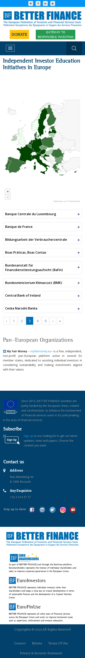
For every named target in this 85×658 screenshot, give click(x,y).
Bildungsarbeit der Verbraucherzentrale (36, 239)
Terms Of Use (58, 643)
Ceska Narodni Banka (21, 308)
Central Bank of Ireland (23, 295)
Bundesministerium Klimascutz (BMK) (33, 283)
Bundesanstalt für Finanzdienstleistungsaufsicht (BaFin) (34, 267)
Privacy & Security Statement (41, 653)
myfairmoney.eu (40, 351)
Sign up (28, 436)
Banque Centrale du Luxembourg (30, 214)
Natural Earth (74, 201)
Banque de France (19, 226)
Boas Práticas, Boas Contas (25, 252)
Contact (20, 643)
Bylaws (37, 643)
